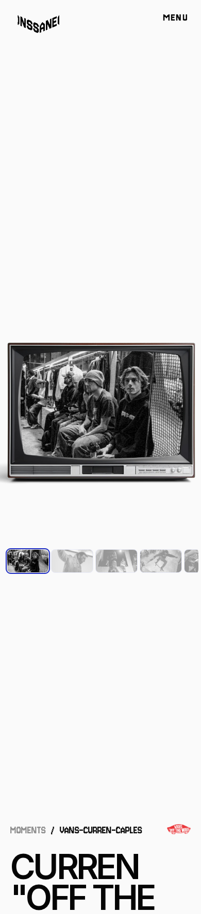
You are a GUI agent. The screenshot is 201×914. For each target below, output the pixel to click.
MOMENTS (28, 830)
